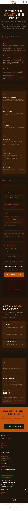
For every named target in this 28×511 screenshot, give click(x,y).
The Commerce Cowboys (12, 504)
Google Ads (3, 441)
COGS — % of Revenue (9, 225)
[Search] (4, 2)
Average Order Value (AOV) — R (12, 211)
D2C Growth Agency (5, 466)
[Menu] (1, 2)
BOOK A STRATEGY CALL (14, 426)
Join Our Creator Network (7, 475)
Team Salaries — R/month (10, 256)
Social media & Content (6, 445)
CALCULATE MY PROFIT (14, 275)
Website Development (5, 438)
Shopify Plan (7, 263)
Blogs (2, 473)
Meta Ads (3, 443)
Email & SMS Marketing (6, 449)
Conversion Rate (4, 456)
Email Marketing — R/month (11, 248)
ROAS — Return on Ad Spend (11, 197)
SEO (2, 440)
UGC (2, 447)
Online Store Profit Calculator (8, 472)
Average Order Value (5, 458)
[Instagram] (2, 493)
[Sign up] (25, 489)
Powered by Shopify (21, 504)
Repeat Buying (4, 460)
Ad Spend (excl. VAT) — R (10, 189)
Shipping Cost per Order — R (11, 236)
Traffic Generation (5, 454)
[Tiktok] (4, 493)
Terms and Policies (14, 507)
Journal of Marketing (6, 477)
